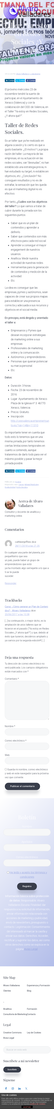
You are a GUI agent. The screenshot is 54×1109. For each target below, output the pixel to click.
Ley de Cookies (34, 1032)
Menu (49, 5)
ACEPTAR (27, 1107)
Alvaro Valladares (11, 985)
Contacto (31, 1014)
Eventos (18, 482)
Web (7, 755)
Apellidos (27, 841)
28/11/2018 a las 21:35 (27, 545)
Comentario (12, 678)
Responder (10, 583)
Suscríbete (12, 1070)
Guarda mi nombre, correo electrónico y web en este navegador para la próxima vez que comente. (27, 773)
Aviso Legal (31, 949)
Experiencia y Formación (38, 985)
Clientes (7, 991)
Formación (32, 1009)
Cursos (21, 484)
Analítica (7, 1009)
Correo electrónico (15, 740)
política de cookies (37, 1104)
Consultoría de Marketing (15, 1014)
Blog (29, 991)
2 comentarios (35, 74)
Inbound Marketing (32, 484)
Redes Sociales (22, 487)
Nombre (10, 726)
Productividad (10, 487)
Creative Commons (12, 1032)
